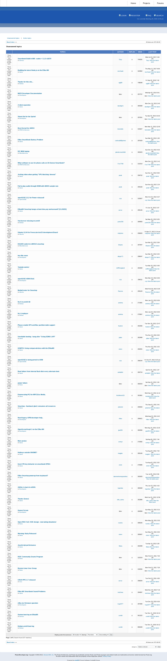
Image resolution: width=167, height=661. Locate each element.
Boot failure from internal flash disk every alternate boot (38, 371)
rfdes (120, 418)
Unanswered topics (13, 38)
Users (21, 72)
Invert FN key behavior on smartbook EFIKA (34, 464)
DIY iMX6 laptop (23, 151)
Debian (21, 83)
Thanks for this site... (25, 82)
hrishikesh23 (120, 395)
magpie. (120, 453)
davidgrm (120, 106)
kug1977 (120, 604)
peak (120, 175)
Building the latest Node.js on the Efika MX (33, 70)
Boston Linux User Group (27, 568)
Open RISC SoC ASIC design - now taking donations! (37, 522)
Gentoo (21, 60)
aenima (120, 302)
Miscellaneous (23, 153)
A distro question (24, 105)
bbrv (120, 94)
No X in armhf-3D (24, 302)
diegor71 (120, 256)
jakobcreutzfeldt (120, 152)
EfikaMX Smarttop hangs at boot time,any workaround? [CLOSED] (42, 209)
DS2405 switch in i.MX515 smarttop (31, 244)
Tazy (120, 59)
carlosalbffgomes (120, 140)
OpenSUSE (22, 199)
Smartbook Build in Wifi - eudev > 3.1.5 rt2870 (34, 59)
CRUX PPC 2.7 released (26, 580)
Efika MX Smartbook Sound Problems (32, 591)
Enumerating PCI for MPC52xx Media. (32, 395)
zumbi (120, 615)
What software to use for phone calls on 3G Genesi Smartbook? (41, 163)
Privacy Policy (107, 656)
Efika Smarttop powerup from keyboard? (33, 476)
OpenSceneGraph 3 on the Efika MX (31, 429)
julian (120, 337)
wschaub (120, 71)
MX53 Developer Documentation (30, 93)
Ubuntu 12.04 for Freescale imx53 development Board (38, 232)
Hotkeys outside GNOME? (27, 452)
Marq (120, 546)
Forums (160, 3)
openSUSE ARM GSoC (26, 279)
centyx (120, 441)
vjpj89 (120, 82)
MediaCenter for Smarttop (27, 290)
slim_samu (120, 499)
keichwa (120, 592)
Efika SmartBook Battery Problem (30, 140)
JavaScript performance (27, 545)
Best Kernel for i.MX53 (26, 128)
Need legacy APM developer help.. (30, 418)
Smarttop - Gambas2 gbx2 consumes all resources (37, 406)
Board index (10, 42)
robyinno (120, 233)
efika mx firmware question (28, 603)
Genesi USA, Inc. (49, 655)
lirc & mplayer (23, 313)
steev (120, 349)
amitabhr (120, 372)
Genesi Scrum (23, 510)
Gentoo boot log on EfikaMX (28, 615)
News (21, 384)
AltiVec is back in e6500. (27, 487)
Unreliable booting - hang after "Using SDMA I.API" (36, 337)
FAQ (149, 16)
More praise (22, 441)
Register (135, 16)
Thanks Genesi (23, 499)
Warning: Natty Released (27, 534)
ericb (120, 465)
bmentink (120, 129)
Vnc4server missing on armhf (29, 221)
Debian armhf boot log (26, 626)
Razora (120, 291)
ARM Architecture (24, 130)
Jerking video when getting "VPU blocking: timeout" (37, 174)
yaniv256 (120, 221)
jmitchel (120, 407)
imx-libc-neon (23, 256)
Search (160, 16)
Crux (20, 581)
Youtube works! (23, 267)
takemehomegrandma (120, 476)
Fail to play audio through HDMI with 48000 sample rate (38, 186)
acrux (120, 210)
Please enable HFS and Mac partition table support (36, 325)
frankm (120, 326)
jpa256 (120, 430)
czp (120, 198)
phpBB (77, 660)
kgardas (120, 488)
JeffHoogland (120, 268)
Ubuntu (21, 234)
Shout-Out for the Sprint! (27, 117)
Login (124, 16)
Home (133, 3)
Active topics (27, 38)
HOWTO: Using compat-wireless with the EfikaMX (36, 348)
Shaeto (120, 245)
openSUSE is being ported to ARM (30, 360)
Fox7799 (120, 164)
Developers (22, 95)
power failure (22, 383)
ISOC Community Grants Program (30, 557)
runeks (120, 523)
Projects (146, 3)
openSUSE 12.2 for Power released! (31, 198)
